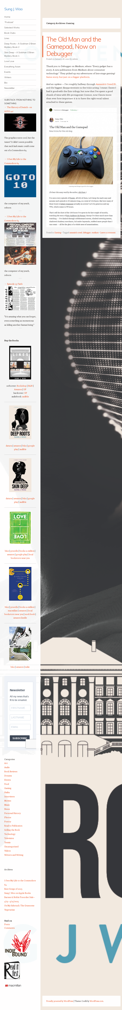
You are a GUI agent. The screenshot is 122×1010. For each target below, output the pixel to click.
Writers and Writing (13, 854)
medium (95, 232)
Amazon (18, 389)
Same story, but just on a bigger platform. (68, 76)
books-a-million (27, 550)
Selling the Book (12, 829)
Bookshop (21, 385)
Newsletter (9, 88)
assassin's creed (75, 232)
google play (21, 554)
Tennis (7, 842)
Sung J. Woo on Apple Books (17, 893)
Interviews (9, 796)
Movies (7, 800)
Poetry (7, 821)
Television (9, 838)
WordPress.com (96, 1001)
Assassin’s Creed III (106, 84)
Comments (9, 927)
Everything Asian (12, 66)
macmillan (12, 610)
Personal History (12, 813)
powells (14, 550)
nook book (30, 614)
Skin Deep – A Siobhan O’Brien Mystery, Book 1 (19, 54)
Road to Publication (13, 825)
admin (75, 59)
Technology (9, 834)
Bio (5, 82)
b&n (24, 445)
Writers (7, 77)
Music (7, 804)
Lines (6, 38)
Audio (7, 767)
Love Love (9, 61)
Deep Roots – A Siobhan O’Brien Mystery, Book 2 (20, 45)
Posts (7, 924)
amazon (17, 445)
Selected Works (12, 27)
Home (7, 16)
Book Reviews (10, 771)
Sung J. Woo (13, 9)
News (7, 809)
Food (6, 784)
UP (25, 389)
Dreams (8, 775)
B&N (30, 385)
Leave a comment (107, 232)
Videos (7, 850)
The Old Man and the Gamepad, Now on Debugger (73, 46)
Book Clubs (9, 33)
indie (27, 666)
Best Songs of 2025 (13, 888)
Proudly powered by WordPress (59, 1001)
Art (6, 763)
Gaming (57, 232)
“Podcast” (9, 22)
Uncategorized (11, 846)
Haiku (7, 792)
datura (9, 445)
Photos (7, 817)
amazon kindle (20, 617)
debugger (87, 232)
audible (25, 396)
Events (7, 72)
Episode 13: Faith (14, 283)
